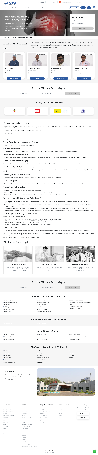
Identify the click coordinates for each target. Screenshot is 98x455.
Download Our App (82, 405)
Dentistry (23, 430)
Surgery (4, 433)
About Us (49, 2)
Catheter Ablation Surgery (42, 309)
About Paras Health (64, 405)
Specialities (25, 405)
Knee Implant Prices (43, 415)
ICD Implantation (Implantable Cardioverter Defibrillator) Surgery (80, 303)
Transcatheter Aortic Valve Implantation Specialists (79, 337)
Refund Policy (61, 413)
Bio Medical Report (43, 417)
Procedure (14, 37)
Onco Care (6, 353)
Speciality (14, 8)
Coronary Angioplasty (41, 300)
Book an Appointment (7, 409)
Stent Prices (42, 413)
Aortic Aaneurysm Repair (9, 309)
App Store (84, 417)
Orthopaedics (7, 360)
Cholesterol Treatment (41, 323)
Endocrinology (24, 443)
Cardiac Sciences (7, 351)
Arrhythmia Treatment (41, 304)
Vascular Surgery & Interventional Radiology (29, 446)
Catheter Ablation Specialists (74, 334)
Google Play (84, 413)
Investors (60, 411)
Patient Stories (5, 422)
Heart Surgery (7, 304)
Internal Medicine (40, 362)
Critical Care (71, 353)
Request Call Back (82, 28)
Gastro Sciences (7, 357)
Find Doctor (5, 408)
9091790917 (68, 2)
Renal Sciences (40, 351)
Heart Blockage (7, 311)
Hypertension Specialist (9, 337)
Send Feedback (6, 426)
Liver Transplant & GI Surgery (27, 444)
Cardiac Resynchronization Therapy (76, 300)
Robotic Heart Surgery (41, 307)
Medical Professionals (44, 422)
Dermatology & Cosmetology (43, 357)
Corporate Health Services (44, 421)
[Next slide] (94, 260)
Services (20, 8)
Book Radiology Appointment (8, 411)
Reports (83, 8)
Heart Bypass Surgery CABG (10, 300)
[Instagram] (50, 450)
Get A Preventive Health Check (8, 415)
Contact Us (44, 8)
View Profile (17, 73)
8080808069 (41, 2)
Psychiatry (71, 351)
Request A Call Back (74, 8)
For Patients (6, 405)
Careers (60, 419)
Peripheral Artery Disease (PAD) (75, 306)
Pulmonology (71, 355)
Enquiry (60, 421)
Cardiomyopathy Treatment (74, 308)
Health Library (28, 8)
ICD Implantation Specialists (74, 339)
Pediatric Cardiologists (41, 337)
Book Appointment (14, 78)
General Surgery (40, 353)
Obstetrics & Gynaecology (9, 362)
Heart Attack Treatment (9, 323)
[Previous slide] (3, 260)
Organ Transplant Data (44, 419)
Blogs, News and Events (46, 405)
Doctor (4, 430)
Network (4, 421)
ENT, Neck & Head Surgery (42, 360)
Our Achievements (62, 409)
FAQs (60, 417)
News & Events (42, 409)
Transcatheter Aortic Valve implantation (45, 311)
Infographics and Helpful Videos (45, 411)
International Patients (36, 8)
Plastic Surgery (40, 355)
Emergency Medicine (25, 441)
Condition (5, 432)
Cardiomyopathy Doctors (42, 339)
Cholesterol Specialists (41, 334)
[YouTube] (52, 450)
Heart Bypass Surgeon (9, 334)
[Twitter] (48, 450)
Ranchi (9, 37)
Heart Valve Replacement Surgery (11, 302)
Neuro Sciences (7, 355)
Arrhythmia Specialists (9, 339)
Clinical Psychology (25, 432)
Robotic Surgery (6, 417)
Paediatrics (71, 357)
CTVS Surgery (7, 307)
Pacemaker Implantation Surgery (43, 302)
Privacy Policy (61, 415)
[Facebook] (45, 450)
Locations (7, 8)
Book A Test (5, 413)
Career (54, 2)
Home (4, 37)
